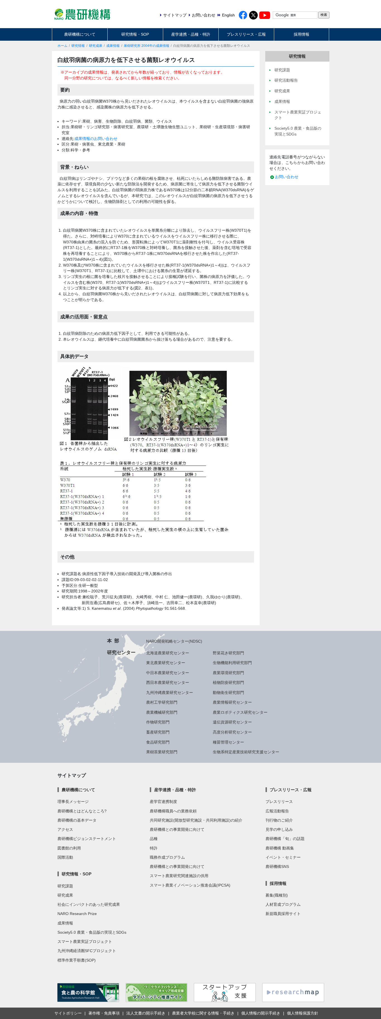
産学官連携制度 (163, 801)
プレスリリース (279, 801)
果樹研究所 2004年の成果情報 (146, 45)
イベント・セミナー (283, 857)
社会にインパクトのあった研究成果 (88, 904)
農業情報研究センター (232, 702)
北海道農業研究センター (167, 653)
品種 (154, 838)
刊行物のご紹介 (279, 820)
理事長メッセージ (73, 801)
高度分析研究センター (232, 732)
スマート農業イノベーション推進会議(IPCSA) (190, 885)
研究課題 (65, 886)
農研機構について (79, 34)
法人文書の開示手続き (145, 1013)
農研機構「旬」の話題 (285, 838)
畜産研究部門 (158, 732)
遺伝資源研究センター (232, 722)
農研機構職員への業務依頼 (173, 811)
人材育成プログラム (283, 904)
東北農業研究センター (165, 662)
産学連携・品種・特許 (190, 34)
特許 (154, 848)
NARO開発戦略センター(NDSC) (174, 641)
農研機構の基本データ (77, 820)
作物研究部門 (158, 722)
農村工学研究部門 (161, 702)
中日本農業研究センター (167, 673)
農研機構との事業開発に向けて (177, 829)
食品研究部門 (158, 742)
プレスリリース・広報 (246, 34)
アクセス (65, 829)
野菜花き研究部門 (228, 653)
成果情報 (113, 45)
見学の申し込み (279, 829)
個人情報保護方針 (302, 1013)
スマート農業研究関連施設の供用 (179, 875)
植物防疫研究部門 (228, 682)
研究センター (121, 652)
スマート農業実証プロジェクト (84, 941)
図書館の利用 (69, 848)
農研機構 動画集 (280, 848)
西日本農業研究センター (167, 682)
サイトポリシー (68, 1013)
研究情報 (78, 45)
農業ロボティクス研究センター (240, 712)
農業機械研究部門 (161, 712)
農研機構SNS (277, 866)
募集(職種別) (277, 895)
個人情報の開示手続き (260, 1013)
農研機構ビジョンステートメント (86, 838)
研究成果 (95, 45)
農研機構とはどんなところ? (82, 811)
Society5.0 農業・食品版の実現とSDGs (91, 932)
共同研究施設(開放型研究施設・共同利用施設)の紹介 (196, 820)
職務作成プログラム (167, 857)
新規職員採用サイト (283, 913)
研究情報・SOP (135, 34)
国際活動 (65, 857)
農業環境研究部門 (228, 673)
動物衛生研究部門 (228, 692)
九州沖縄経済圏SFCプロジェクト (86, 950)
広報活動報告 (277, 811)
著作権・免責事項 (104, 1013)
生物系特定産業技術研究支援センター (246, 752)
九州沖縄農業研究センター (169, 692)
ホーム (62, 45)
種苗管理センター (228, 742)
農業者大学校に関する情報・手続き (203, 1013)
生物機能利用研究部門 (232, 662)
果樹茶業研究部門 (161, 752)
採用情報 (301, 34)
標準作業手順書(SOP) (76, 960)
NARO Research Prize (77, 913)
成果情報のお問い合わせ (95, 138)
